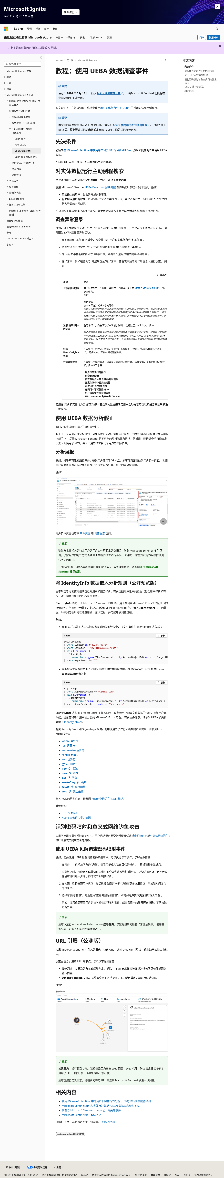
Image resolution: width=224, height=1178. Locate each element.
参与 (177, 1175)
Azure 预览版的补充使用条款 (130, 125)
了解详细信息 (108, 1121)
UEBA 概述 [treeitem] (20, 138)
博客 (166, 1175)
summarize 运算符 (73, 750)
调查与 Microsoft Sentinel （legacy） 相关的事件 (91, 1110)
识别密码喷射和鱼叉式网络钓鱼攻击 (200, 81)
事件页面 (85, 533)
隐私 (83, 1175)
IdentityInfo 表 (73, 722)
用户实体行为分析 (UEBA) (115, 108)
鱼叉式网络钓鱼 (159, 835)
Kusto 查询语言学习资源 (76, 817)
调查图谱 (99, 533)
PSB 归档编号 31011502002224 (58, 1175)
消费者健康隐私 (202, 1175)
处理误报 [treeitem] (16, 174)
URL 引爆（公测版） (194, 86)
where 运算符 (70, 741)
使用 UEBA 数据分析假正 (197, 75)
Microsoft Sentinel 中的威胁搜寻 (81, 1115)
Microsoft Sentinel (88, 60)
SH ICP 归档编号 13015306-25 (20, 1175)
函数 (69, 764)
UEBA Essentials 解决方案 (100, 187)
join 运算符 (68, 745)
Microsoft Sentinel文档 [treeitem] (19, 71)
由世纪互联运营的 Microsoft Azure (110, 1175)
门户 (201, 37)
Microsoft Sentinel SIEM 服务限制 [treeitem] (25, 212)
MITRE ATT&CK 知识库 (147, 288)
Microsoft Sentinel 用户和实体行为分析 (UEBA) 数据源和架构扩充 (101, 1106)
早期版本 (155, 1175)
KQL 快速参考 (70, 813)
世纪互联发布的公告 (109, 93)
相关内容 (189, 90)
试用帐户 (213, 37)
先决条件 (189, 66)
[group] (115, 651)
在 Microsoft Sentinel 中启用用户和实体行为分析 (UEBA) (97, 150)
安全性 (70, 60)
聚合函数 (73, 787)
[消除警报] (217, 6)
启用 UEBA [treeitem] (20, 144)
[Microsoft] (6, 29)
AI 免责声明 (141, 1175)
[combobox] (22, 64)
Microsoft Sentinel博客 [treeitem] (19, 238)
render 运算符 (70, 755)
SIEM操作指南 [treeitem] (16, 198)
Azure (59, 60)
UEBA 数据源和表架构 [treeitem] (25, 156)
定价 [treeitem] (9, 244)
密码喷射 (139, 835)
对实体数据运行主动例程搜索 (199, 70)
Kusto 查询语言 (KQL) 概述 (107, 798)
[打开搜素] (217, 29)
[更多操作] (165, 60)
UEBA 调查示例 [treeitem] (22, 150)
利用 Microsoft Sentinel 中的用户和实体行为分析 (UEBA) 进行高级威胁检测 (106, 1101)
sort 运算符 (68, 759)
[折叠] (41, 57)
